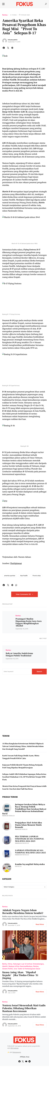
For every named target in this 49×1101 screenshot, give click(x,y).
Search (39, 671)
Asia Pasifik (24, 575)
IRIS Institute (14, 1048)
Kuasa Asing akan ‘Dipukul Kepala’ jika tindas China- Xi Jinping (20, 975)
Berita (4, 964)
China (10, 964)
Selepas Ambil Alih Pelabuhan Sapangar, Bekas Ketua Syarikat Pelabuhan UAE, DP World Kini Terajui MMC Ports (24, 777)
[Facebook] (19, 1061)
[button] (3, 4)
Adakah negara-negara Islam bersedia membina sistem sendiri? (22, 911)
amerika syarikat (9, 575)
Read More (40, 924)
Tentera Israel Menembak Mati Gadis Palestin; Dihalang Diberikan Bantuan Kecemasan (23, 1008)
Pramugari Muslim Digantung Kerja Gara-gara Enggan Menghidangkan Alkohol (28, 622)
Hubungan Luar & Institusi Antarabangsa (28, 964)
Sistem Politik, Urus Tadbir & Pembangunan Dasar (21, 969)
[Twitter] (23, 1061)
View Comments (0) (23, 594)
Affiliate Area (24, 1057)
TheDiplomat (16, 563)
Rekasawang (17, 1052)
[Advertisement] (24, 704)
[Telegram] (29, 1061)
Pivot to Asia (37, 575)
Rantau (5, 15)
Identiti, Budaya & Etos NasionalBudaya (17, 966)
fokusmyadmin (12, 40)
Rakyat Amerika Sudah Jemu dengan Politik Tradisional (19, 654)
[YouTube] (26, 1061)
